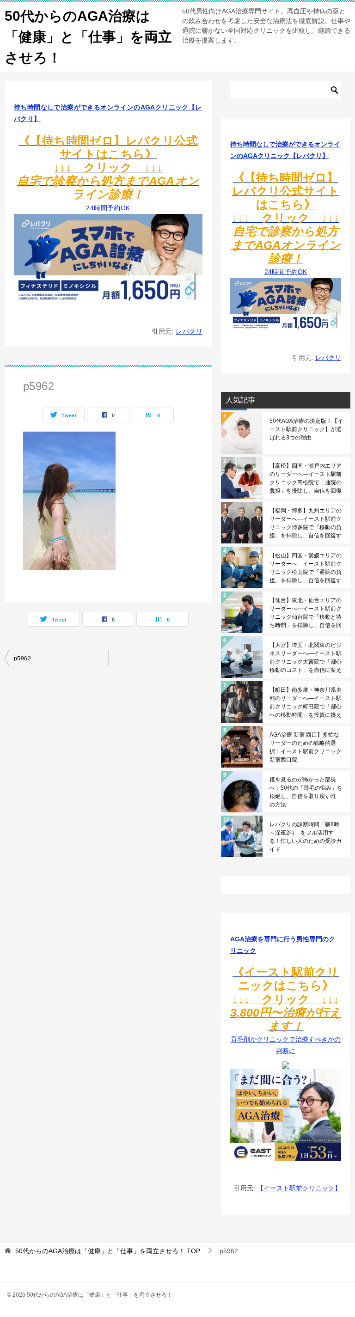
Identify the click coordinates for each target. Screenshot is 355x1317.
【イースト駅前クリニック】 (299, 1188)
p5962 (22, 658)
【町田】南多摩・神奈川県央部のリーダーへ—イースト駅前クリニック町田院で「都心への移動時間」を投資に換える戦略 (305, 702)
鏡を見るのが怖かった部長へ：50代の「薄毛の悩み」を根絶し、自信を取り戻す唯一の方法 (306, 792)
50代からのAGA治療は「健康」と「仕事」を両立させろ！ (88, 36)
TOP (107, 1251)
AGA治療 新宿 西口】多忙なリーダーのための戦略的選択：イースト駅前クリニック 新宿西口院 (305, 747)
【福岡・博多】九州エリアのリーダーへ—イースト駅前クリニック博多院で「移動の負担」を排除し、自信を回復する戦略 (305, 523)
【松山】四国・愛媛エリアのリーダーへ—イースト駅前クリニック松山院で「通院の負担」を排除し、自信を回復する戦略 (305, 568)
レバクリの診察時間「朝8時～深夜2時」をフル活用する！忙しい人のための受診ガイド (305, 837)
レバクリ (189, 331)
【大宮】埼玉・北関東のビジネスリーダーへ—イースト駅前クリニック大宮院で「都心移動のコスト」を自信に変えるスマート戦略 (305, 657)
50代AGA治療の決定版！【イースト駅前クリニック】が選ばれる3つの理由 (306, 429)
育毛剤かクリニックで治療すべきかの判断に (285, 1012)
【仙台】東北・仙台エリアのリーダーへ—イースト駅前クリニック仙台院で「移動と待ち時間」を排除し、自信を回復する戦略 (305, 612)
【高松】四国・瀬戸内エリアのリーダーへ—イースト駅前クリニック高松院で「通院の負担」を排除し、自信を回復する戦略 (305, 478)
